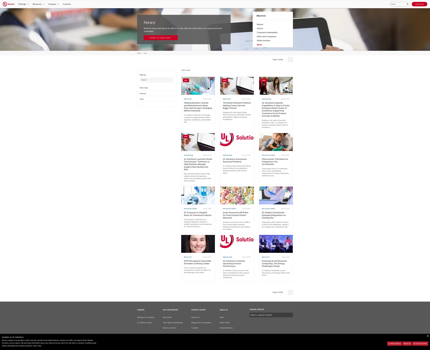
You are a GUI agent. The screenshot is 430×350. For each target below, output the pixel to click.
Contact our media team (159, 38)
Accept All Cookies (420, 343)
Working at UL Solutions (145, 317)
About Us (261, 16)
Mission (260, 24)
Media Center (225, 322)
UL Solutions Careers (144, 322)
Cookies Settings (394, 343)
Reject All (407, 343)
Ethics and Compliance (266, 36)
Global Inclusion (263, 40)
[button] (23, 4)
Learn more (37, 346)
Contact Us (195, 317)
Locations (194, 328)
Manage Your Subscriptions (201, 322)
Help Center (167, 317)
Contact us (419, 4)
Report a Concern (169, 328)
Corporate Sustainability (267, 32)
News (259, 44)
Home (139, 53)
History (260, 28)
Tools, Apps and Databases (173, 322)
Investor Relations (226, 328)
